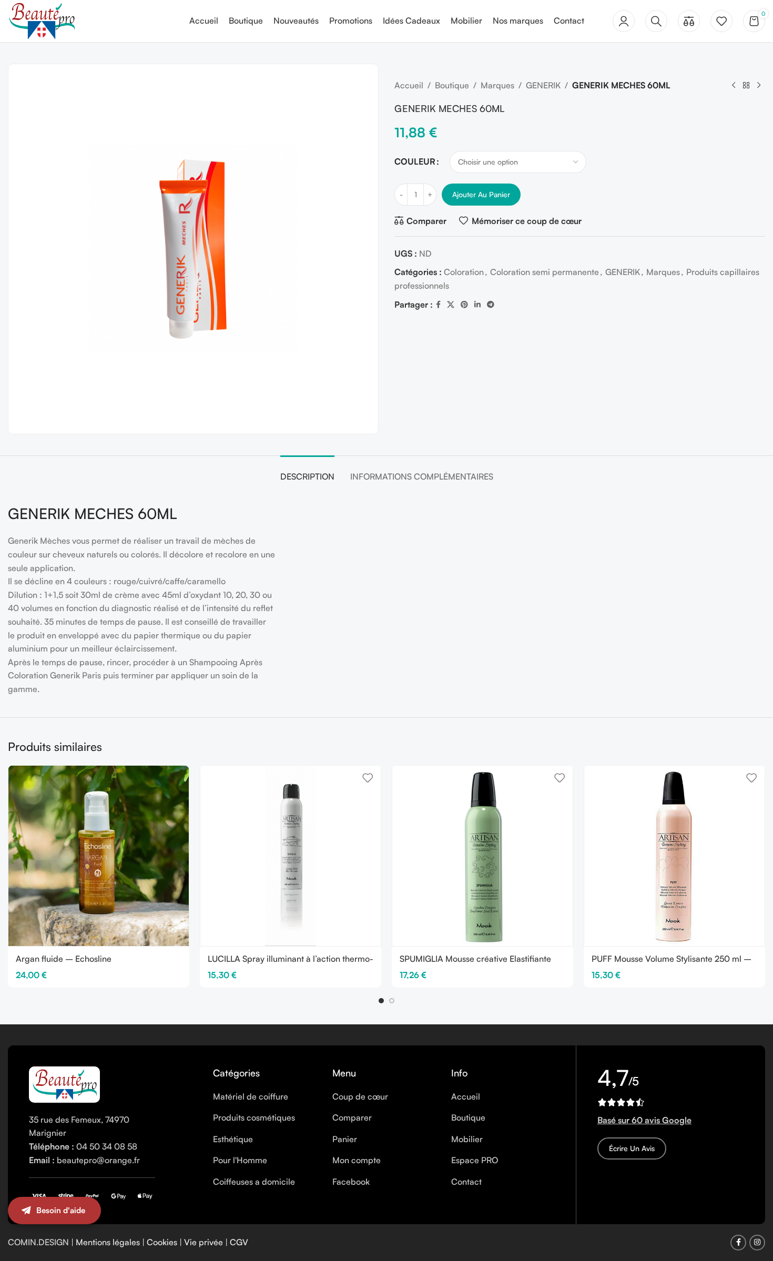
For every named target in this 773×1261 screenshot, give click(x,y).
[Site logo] (41, 20)
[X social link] (450, 305)
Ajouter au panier (481, 194)
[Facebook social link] (438, 305)
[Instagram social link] (757, 1242)
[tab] (307, 471)
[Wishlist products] (721, 21)
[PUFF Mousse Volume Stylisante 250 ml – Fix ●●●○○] (674, 856)
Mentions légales (108, 1242)
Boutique (452, 85)
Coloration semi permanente (544, 272)
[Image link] (64, 1083)
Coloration (464, 272)
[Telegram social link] (490, 305)
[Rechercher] (656, 21)
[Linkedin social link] (477, 305)
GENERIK (543, 85)
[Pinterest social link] (464, 305)
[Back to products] (746, 85)
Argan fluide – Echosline (63, 958)
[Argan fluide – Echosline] (98, 856)
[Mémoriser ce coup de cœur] (175, 777)
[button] (381, 1000)
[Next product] (758, 85)
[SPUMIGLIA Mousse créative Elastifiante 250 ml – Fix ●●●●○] (482, 856)
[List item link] (265, 1097)
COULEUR (414, 161)
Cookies (162, 1242)
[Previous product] (733, 85)
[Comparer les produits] (689, 21)
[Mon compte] (623, 21)
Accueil (408, 85)
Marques (497, 85)
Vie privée (203, 1242)
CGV (239, 1242)
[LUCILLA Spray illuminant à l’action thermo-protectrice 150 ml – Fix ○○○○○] (290, 856)
